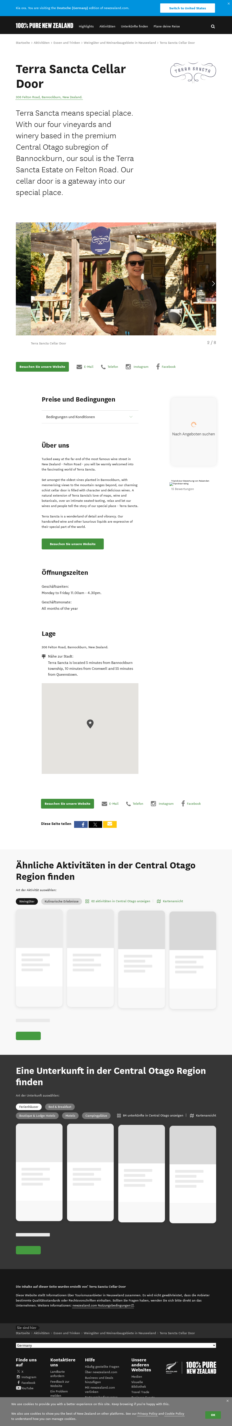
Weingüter (26, 901)
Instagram (29, 1377)
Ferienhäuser (28, 1107)
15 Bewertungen (182, 489)
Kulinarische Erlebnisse (62, 901)
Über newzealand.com (101, 1372)
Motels (70, 1116)
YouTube (28, 1388)
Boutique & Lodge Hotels (37, 1116)
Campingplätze (96, 1116)
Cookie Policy (174, 1414)
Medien (136, 1377)
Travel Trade (140, 1392)
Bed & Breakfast (59, 1107)
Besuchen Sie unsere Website (42, 366)
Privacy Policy (147, 1414)
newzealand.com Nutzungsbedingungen (103, 1305)
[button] (86, 26)
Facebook (28, 1383)
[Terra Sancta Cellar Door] (193, 72)
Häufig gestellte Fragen (102, 1367)
